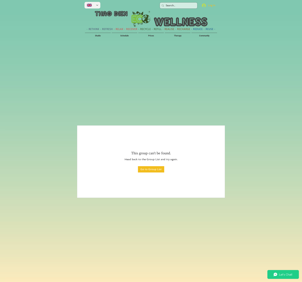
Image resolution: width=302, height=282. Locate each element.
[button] (97, 34)
